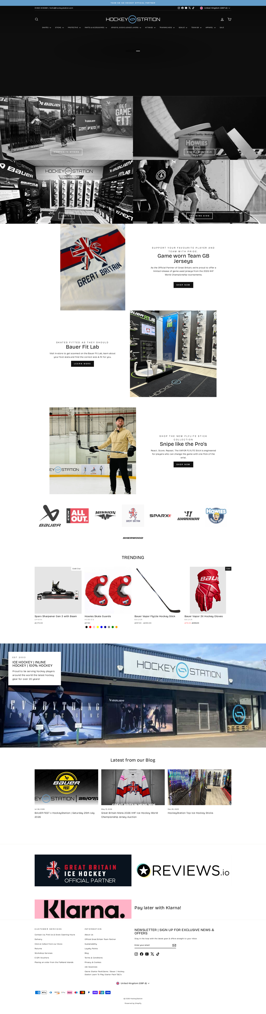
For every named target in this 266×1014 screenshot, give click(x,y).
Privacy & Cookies (93, 962)
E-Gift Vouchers (42, 958)
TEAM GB (195, 27)
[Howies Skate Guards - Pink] (94, 627)
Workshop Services (44, 953)
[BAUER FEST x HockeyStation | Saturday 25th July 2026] (66, 787)
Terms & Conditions (94, 958)
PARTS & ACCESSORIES (95, 27)
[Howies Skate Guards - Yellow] (97, 627)
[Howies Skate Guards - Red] (90, 627)
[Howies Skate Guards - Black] (86, 627)
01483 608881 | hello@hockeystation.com (54, 8)
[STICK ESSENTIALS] (199, 128)
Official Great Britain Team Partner (100, 939)
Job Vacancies (91, 967)
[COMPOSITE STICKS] (66, 128)
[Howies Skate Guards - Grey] (109, 627)
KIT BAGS (149, 27)
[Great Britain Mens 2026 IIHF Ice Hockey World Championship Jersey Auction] (133, 787)
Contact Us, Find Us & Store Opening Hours (55, 935)
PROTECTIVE (73, 27)
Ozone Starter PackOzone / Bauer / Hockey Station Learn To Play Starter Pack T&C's (104, 973)
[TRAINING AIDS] (199, 192)
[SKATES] (66, 192)
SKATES (45, 27)
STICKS (58, 27)
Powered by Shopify (133, 1003)
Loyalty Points (91, 948)
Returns (38, 948)
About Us (89, 935)
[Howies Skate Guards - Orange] (116, 627)
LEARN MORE (82, 364)
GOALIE (182, 27)
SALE (222, 27)
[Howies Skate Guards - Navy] (105, 627)
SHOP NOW (183, 285)
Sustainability (91, 944)
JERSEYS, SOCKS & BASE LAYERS (125, 27)
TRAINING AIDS (166, 27)
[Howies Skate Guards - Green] (112, 627)
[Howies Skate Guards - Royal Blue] (101, 627)
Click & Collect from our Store (48, 944)
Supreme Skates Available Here (132, 58)
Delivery (38, 939)
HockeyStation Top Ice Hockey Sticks (190, 812)
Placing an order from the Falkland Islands (54, 962)
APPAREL (209, 27)
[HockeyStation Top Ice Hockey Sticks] (199, 787)
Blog (87, 953)
